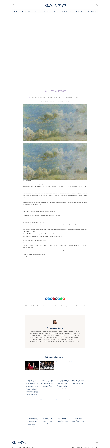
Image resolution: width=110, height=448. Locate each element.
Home (16, 11)
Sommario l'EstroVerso (73, 97)
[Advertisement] (55, 273)
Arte (55, 11)
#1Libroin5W (92, 11)
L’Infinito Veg (79, 11)
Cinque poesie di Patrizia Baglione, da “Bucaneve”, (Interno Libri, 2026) (78, 382)
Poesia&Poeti (26, 11)
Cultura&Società (66, 11)
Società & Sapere (59, 97)
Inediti (37, 11)
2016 (32, 97)
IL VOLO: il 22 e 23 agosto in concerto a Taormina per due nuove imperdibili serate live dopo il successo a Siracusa (47, 383)
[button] (97, 5)
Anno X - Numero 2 (40, 97)
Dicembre (50, 97)
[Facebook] (13, 5)
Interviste (46, 11)
